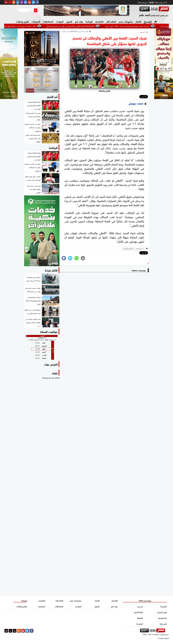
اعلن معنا (163, 623)
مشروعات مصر (126, 21)
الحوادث (59, 21)
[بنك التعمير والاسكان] (41, 231)
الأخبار (138, 21)
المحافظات (48, 21)
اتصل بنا (139, 623)
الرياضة (89, 21)
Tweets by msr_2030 (50, 377)
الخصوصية (162, 617)
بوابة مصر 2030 (145, 600)
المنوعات (36, 21)
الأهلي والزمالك (128, 248)
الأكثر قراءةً (51, 270)
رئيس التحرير (162, 612)
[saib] (41, 48)
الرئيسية (148, 21)
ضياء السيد (139, 248)
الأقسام (114, 600)
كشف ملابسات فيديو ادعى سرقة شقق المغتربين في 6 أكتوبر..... (30, 26)
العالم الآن (111, 21)
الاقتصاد (99, 21)
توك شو (79, 21)
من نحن (140, 606)
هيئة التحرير (138, 612)
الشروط (140, 617)
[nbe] (86, 11)
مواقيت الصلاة (49, 331)
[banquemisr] (41, 80)
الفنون (69, 21)
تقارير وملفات (22, 21)
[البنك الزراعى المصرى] (9, 98)
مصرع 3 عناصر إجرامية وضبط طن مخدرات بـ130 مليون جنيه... (144, 26)
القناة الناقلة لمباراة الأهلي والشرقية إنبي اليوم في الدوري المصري (88, 26)
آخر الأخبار (52, 96)
